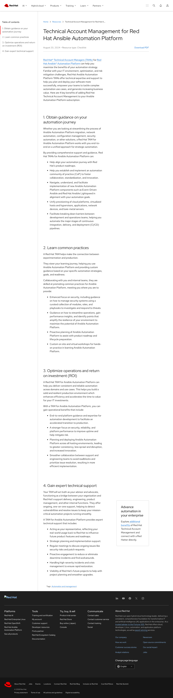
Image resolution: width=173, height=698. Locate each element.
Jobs (145, 652)
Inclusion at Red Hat (90, 684)
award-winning (141, 630)
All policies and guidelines (52, 693)
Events (37, 684)
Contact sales (93, 615)
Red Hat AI (8, 615)
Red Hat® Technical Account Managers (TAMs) (68, 59)
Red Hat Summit (122, 684)
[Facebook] (130, 599)
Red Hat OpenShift (12, 623)
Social (90, 627)
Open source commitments (154, 642)
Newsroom (147, 637)
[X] (136, 599)
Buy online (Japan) (68, 623)
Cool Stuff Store (107, 684)
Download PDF (141, 47)
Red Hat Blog (75, 684)
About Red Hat (19, 684)
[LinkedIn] (117, 599)
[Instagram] (142, 599)
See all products (11, 634)
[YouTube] (123, 599)
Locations (47, 684)
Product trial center (68, 615)
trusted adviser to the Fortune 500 (129, 624)
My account (37, 619)
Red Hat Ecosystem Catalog (43, 635)
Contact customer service (98, 619)
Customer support (39, 623)
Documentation (38, 639)
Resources (56, 22)
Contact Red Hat (60, 684)
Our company (121, 637)
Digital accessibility (73, 693)
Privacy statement (21, 693)
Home (46, 22)
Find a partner (38, 631)
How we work (120, 642)
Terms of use (35, 693)
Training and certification (42, 615)
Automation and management (64, 586)
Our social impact (150, 647)
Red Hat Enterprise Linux (14, 619)
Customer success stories (126, 647)
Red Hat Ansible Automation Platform (13, 628)
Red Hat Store (66, 619)
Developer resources (40, 627)
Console (63, 627)
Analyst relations (122, 652)
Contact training (94, 623)
